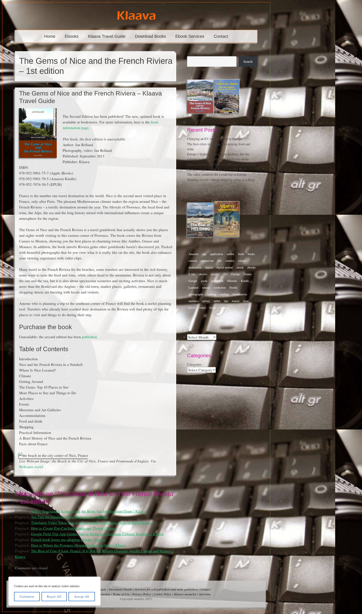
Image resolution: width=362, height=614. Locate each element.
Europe (235, 274)
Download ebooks (120, 589)
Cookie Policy (163, 594)
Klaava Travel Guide (106, 36)
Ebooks (72, 36)
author (230, 254)
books (251, 254)
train (246, 301)
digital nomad (224, 267)
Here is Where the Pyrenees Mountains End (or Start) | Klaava (78, 545)
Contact (221, 36)
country (229, 261)
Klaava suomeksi (185, 594)
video (202, 308)
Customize (27, 596)
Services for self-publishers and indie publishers (166, 589)
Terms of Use (121, 594)
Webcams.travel (31, 466)
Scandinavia (240, 294)
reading (224, 294)
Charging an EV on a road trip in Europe (214, 138)
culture (242, 261)
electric (203, 274)
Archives (193, 331)
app (204, 254)
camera (193, 261)
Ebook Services (189, 36)
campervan (207, 261)
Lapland (193, 287)
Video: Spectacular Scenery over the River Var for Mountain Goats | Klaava (88, 511)
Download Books (150, 36)
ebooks (251, 267)
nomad (206, 287)
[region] (54, 591)
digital (209, 267)
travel (192, 308)
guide (204, 281)
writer (212, 308)
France (248, 274)
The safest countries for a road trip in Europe (217, 174)
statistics (193, 301)
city (219, 261)
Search (191, 53)
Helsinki (232, 281)
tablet (217, 301)
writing (224, 308)
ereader (215, 274)
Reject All (54, 596)
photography (196, 294)
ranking (211, 294)
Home (49, 36)
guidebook (217, 281)
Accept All (81, 596)
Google (193, 281)
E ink (192, 274)
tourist (235, 301)
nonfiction (220, 287)
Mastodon (103, 594)
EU (226, 274)
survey (206, 301)
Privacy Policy (141, 594)
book (241, 254)
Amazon (193, 254)
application (216, 254)
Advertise (205, 594)
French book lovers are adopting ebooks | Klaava (68, 539)
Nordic (233, 287)
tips (226, 301)
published (89, 336)
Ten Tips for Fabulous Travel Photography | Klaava (69, 516)
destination (195, 267)
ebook (240, 267)
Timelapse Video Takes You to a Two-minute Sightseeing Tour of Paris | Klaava (92, 522)
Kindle (245, 281)
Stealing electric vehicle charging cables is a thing (221, 179)
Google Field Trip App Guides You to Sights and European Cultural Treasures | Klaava (97, 533)
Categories (194, 364)
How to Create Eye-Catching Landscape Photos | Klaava (73, 528)
